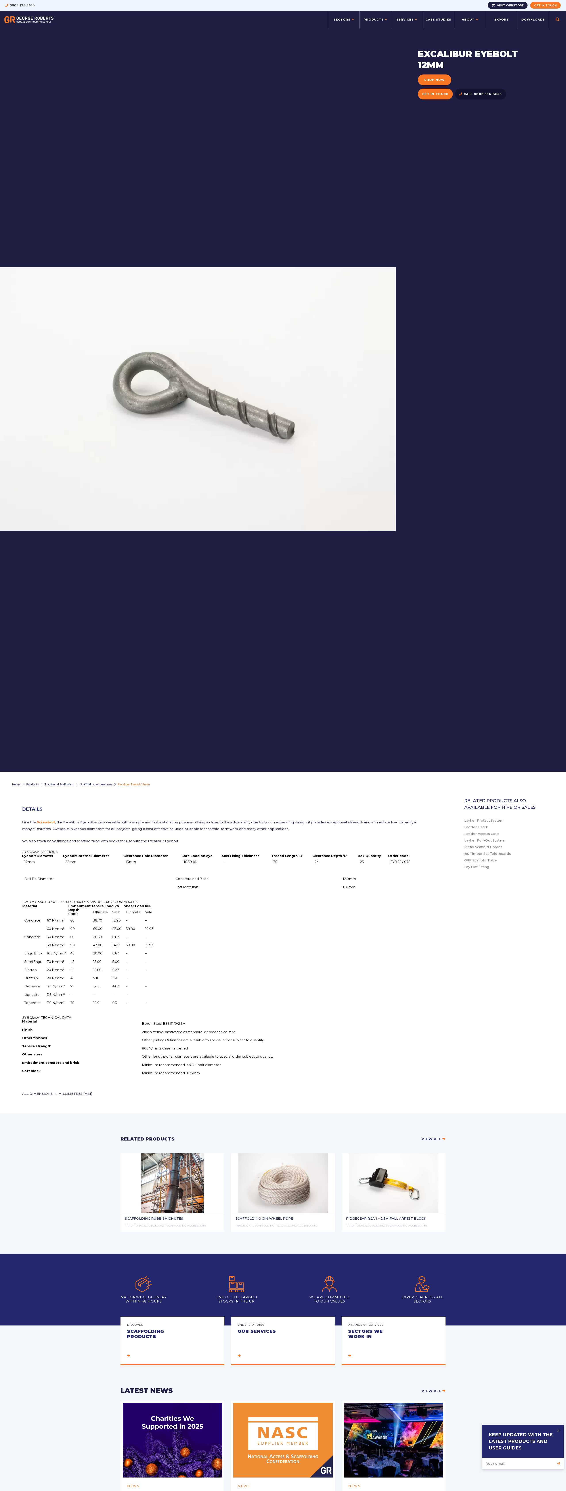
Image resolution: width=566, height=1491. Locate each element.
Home (16, 784)
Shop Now (434, 80)
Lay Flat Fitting (476, 867)
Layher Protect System (483, 820)
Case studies (438, 19)
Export (501, 19)
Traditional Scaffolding (59, 784)
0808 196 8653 (22, 5)
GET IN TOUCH (435, 94)
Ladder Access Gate (481, 834)
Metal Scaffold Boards (483, 847)
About (469, 19)
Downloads (533, 19)
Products (374, 19)
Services (405, 19)
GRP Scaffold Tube (480, 860)
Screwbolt (46, 822)
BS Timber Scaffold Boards (487, 853)
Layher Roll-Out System (484, 840)
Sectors (343, 19)
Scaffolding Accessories (96, 784)
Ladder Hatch (476, 827)
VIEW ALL (432, 1139)
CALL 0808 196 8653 (482, 94)
